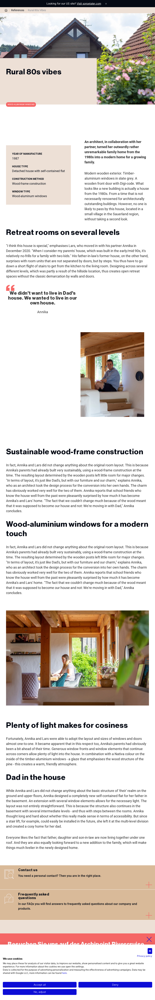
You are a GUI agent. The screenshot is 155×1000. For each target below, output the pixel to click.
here (64, 973)
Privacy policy (144, 956)
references (17, 10)
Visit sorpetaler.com (89, 3)
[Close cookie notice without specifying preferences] (150, 951)
